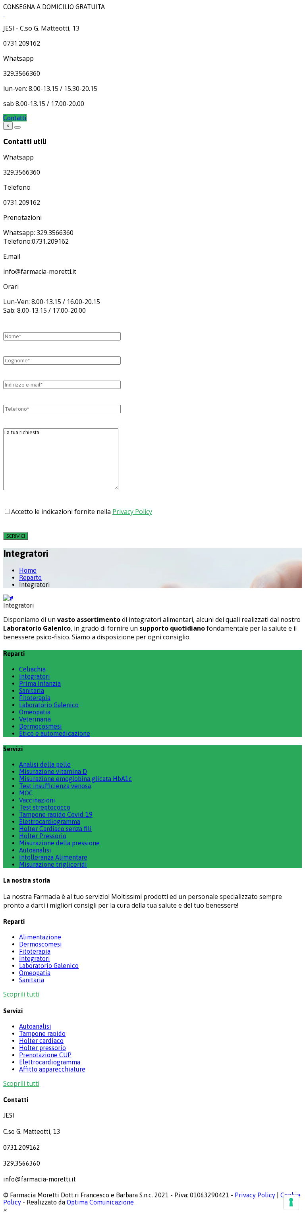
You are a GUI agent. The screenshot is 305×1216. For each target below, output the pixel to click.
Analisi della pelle (45, 764)
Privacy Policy (132, 511)
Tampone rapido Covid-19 (56, 814)
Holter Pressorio (42, 835)
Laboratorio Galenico (49, 704)
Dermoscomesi (40, 944)
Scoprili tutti (21, 994)
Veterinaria (35, 719)
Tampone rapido (42, 1033)
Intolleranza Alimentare (53, 857)
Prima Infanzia (40, 683)
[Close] (17, 127)
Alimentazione (40, 937)
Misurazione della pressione (59, 843)
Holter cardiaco (41, 1040)
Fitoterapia (34, 697)
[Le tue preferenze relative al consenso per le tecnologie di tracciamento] (291, 1202)
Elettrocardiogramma (49, 821)
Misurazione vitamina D (53, 771)
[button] (5, 1209)
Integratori (34, 676)
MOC (26, 793)
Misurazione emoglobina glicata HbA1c (75, 778)
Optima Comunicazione (100, 1202)
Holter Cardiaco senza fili (55, 828)
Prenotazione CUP (45, 1054)
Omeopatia (34, 712)
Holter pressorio (42, 1047)
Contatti (15, 117)
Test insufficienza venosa (55, 785)
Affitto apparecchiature (52, 1069)
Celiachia (32, 669)
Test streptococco (44, 807)
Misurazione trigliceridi (53, 864)
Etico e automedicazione (54, 733)
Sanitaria (31, 690)
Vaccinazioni (37, 800)
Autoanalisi (35, 850)
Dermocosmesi (40, 726)
